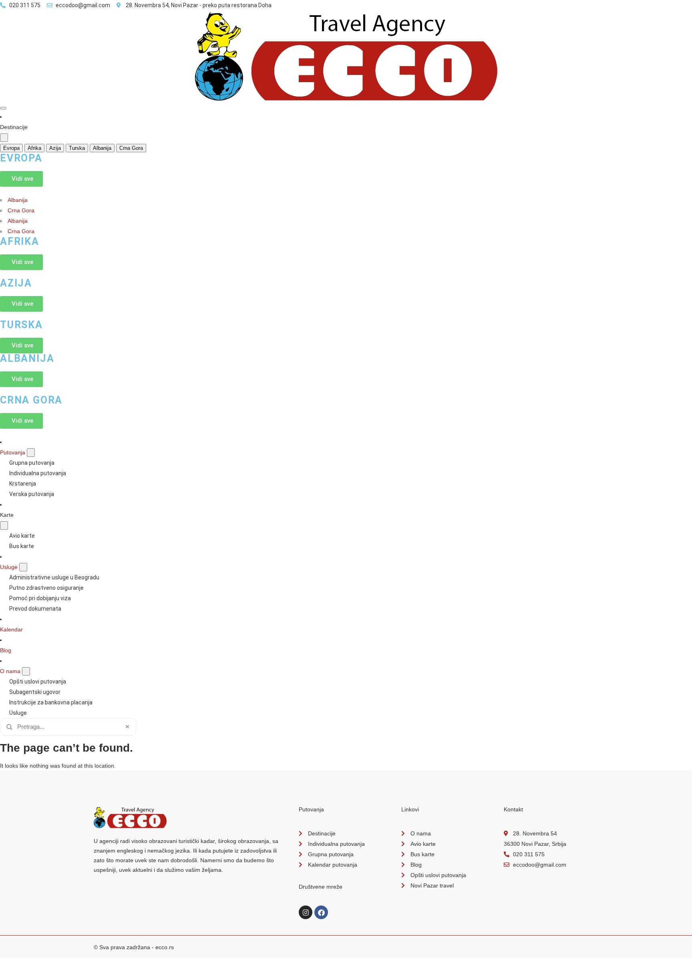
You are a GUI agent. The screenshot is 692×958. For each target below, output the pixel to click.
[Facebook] (321, 912)
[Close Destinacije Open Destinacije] (4, 137)
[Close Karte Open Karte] (4, 525)
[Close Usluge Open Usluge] (23, 567)
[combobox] (68, 727)
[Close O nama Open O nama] (26, 671)
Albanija (18, 200)
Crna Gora (21, 210)
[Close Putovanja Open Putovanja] (31, 452)
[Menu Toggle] (3, 108)
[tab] (11, 148)
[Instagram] (305, 912)
